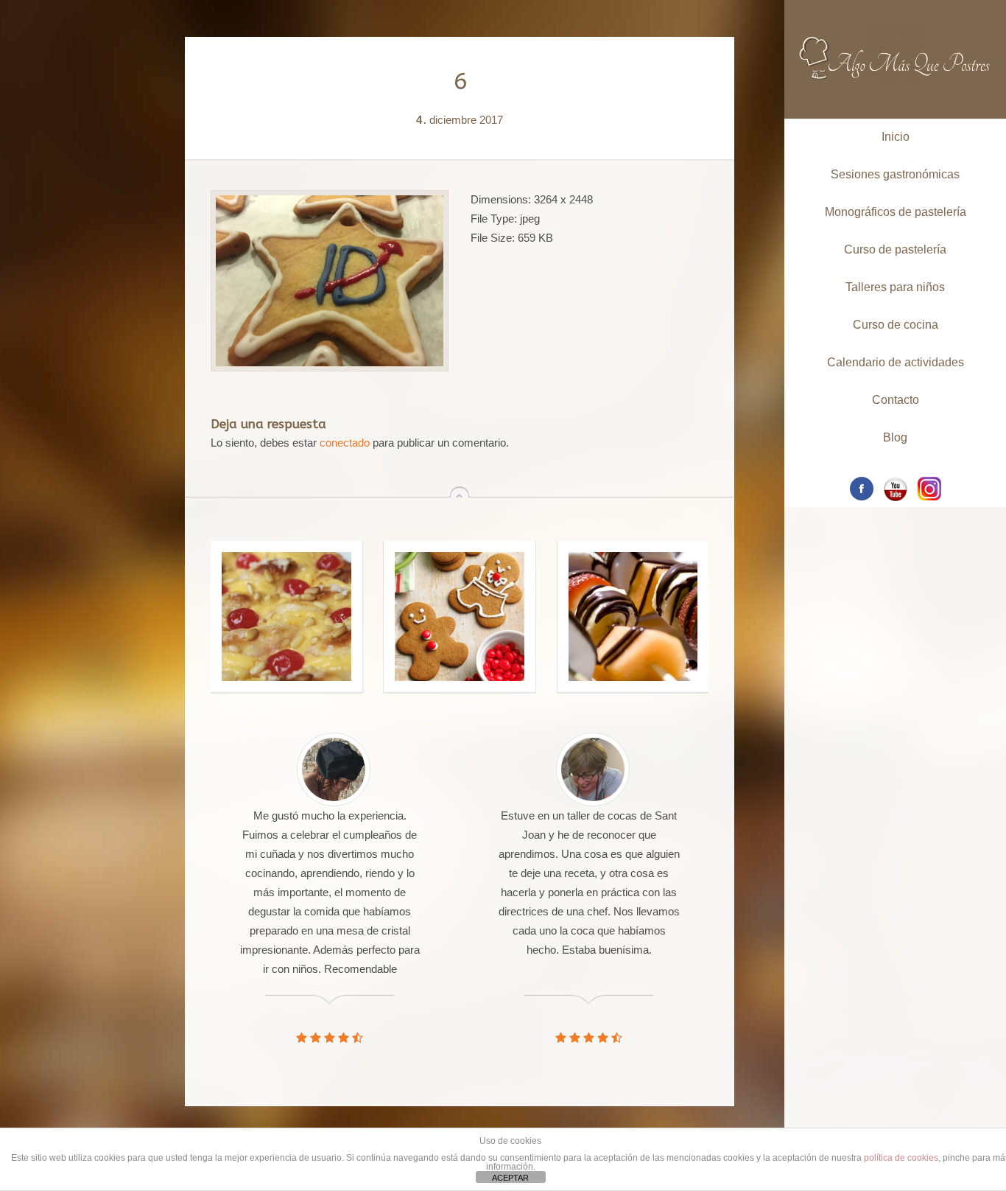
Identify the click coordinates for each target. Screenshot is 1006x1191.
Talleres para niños (895, 287)
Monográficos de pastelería (895, 212)
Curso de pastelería (895, 249)
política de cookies (901, 1158)
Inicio (896, 136)
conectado (345, 442)
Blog (895, 437)
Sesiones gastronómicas (895, 174)
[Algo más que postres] (895, 42)
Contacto (895, 400)
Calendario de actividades (895, 362)
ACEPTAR (510, 1177)
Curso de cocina (895, 324)
